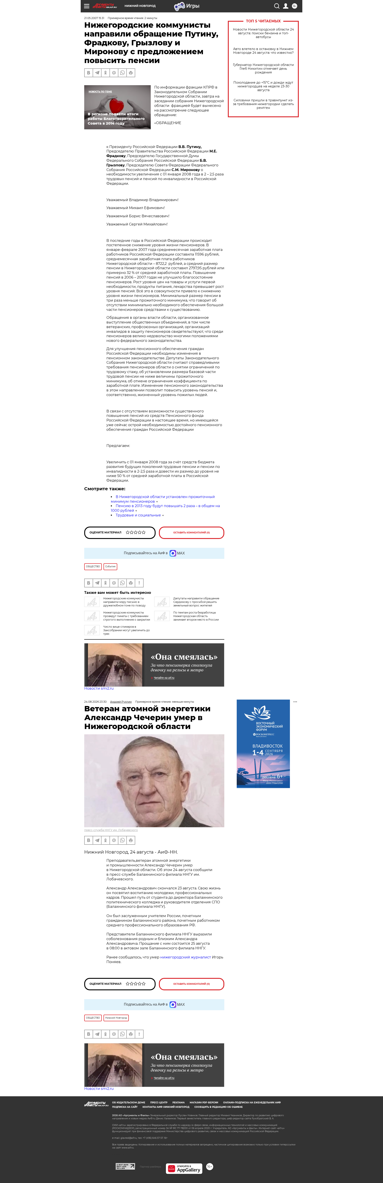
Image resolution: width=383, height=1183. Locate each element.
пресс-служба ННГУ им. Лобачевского (111, 830)
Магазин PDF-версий (204, 1102)
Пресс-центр (158, 1102)
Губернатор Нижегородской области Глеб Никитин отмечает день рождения (263, 68)
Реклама (178, 1102)
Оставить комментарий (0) (191, 532)
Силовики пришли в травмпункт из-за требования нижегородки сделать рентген (263, 104)
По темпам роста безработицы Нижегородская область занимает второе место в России (196, 616)
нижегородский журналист (185, 957)
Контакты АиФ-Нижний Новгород (166, 1107)
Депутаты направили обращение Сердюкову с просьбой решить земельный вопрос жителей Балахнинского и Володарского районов (186, 604)
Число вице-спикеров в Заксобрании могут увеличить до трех (126, 630)
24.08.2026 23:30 (95, 701)
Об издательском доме (128, 1102)
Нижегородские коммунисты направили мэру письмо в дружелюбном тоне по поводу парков (115, 604)
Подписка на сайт (124, 1107)
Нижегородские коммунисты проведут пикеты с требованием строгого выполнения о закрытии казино (117, 618)
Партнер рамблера (150, 1166)
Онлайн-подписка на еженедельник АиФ (252, 1102)
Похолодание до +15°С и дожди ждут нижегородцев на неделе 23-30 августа (263, 86)
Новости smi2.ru (99, 688)
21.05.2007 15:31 (94, 18)
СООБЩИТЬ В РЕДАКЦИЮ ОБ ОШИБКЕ (218, 1107)
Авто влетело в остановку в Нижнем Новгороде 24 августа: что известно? (263, 51)
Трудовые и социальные (138, 515)
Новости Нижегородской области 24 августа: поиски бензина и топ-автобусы (263, 33)
